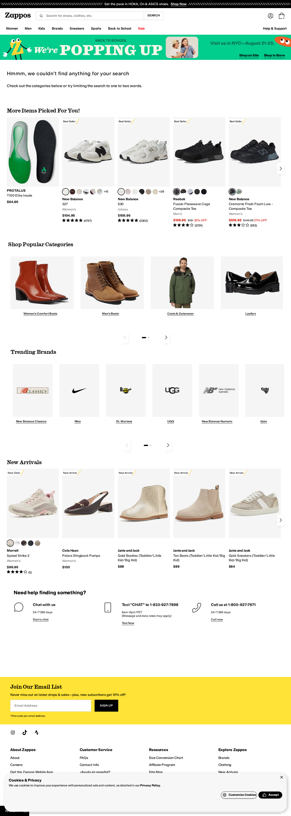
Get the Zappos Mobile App (31, 772)
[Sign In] (270, 16)
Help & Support (275, 28)
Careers (16, 765)
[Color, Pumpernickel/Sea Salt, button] (72, 191)
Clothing (225, 765)
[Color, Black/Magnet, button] (141, 191)
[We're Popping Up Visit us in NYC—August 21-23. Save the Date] (145, 47)
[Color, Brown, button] (183, 191)
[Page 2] (148, 337)
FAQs (84, 758)
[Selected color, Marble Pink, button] (10, 543)
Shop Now (179, 4)
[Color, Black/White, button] (203, 191)
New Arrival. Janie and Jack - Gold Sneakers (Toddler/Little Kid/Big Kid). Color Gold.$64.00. (255, 519)
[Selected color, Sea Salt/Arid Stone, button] (121, 191)
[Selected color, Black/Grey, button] (176, 191)
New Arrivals (228, 772)
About (15, 758)
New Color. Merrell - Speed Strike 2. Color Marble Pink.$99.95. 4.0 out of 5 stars (33, 521)
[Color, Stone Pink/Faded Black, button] (128, 191)
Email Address (25, 706)
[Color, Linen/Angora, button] (79, 191)
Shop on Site (249, 55)
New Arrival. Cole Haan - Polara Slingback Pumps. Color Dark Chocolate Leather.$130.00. (88, 519)
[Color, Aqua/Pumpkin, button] (239, 191)
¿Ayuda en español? (95, 772)
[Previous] (124, 337)
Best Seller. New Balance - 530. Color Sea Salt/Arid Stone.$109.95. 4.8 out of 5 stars (144, 170)
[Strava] (36, 732)
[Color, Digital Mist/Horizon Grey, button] (86, 191)
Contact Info (89, 765)
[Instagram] (12, 732)
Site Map (156, 772)
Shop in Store (274, 55)
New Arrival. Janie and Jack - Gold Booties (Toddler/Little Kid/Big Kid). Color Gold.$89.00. (144, 519)
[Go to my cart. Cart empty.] (281, 16)
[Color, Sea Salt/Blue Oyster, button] (134, 191)
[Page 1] (144, 337)
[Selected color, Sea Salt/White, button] (65, 191)
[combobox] (90, 16)
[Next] (280, 168)
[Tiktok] (24, 732)
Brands (223, 758)
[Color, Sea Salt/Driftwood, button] (148, 191)
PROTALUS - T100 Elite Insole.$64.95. (33, 160)
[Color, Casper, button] (17, 543)
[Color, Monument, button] (30, 543)
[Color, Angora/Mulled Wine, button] (92, 191)
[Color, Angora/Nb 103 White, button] (99, 191)
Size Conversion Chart (166, 758)
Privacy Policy (150, 785)
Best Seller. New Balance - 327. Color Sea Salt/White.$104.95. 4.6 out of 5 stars (88, 170)
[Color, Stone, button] (37, 543)
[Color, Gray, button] (190, 191)
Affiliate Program (162, 765)
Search (153, 15)
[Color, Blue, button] (197, 191)
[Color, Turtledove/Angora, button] (155, 191)
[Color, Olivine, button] (23, 543)
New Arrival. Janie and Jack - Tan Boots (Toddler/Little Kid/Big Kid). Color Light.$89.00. (199, 519)
